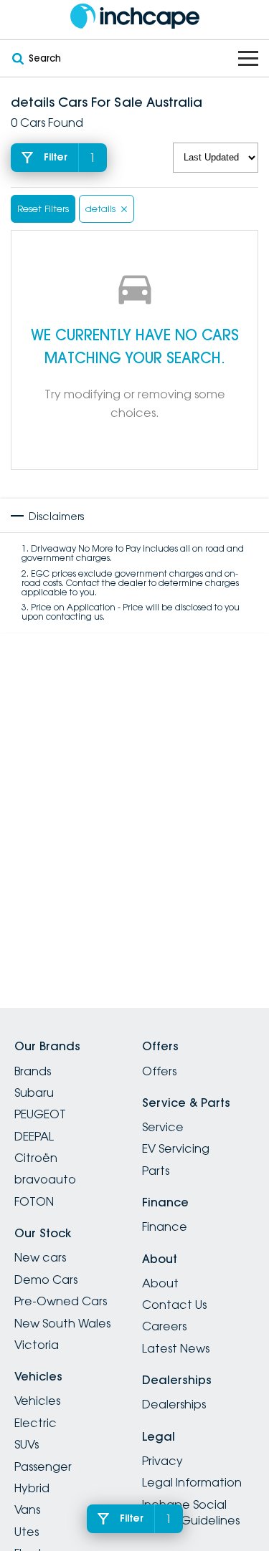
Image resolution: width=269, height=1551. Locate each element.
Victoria (36, 1345)
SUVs (26, 1444)
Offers (159, 1071)
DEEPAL (34, 1136)
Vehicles (37, 1400)
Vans (27, 1509)
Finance (164, 1226)
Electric (35, 1423)
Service (163, 1127)
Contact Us (174, 1304)
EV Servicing (175, 1148)
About (160, 1283)
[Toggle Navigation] (248, 58)
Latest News (175, 1348)
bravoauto (45, 1179)
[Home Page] (134, 16)
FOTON (34, 1201)
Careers (164, 1326)
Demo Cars (45, 1279)
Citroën (35, 1158)
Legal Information (192, 1482)
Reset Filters (43, 208)
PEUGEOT (40, 1114)
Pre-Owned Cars (60, 1301)
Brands (32, 1071)
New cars (40, 1257)
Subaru (34, 1092)
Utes (26, 1531)
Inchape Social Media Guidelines (191, 1512)
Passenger (43, 1466)
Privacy (162, 1461)
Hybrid (31, 1488)
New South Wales (62, 1323)
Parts (155, 1170)
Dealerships (174, 1404)
